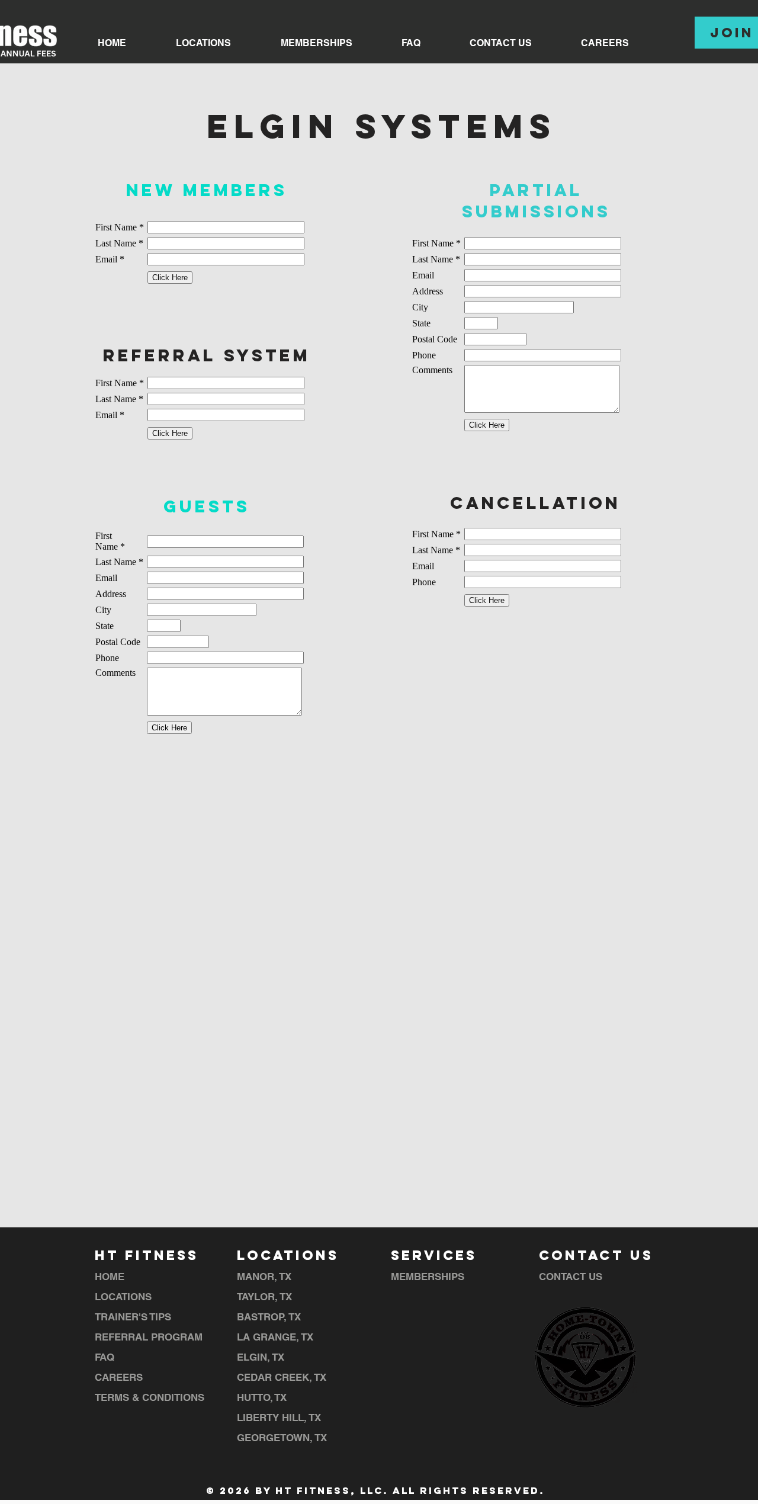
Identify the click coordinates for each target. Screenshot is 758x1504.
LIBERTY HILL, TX (279, 1417)
